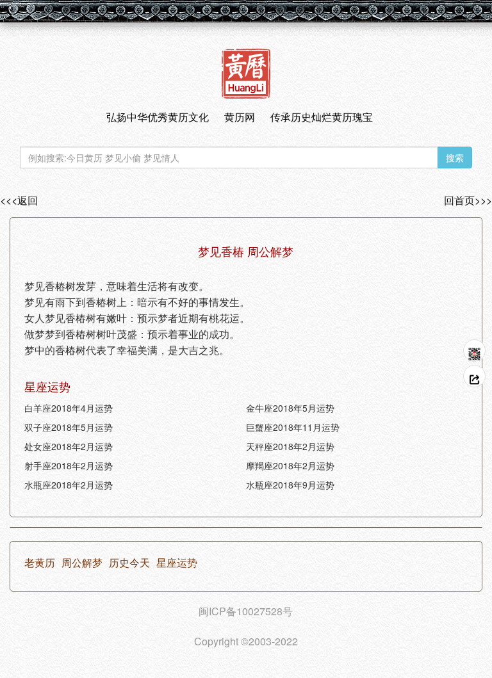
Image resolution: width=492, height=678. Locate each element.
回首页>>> (468, 200)
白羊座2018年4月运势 (68, 407)
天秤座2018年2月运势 (290, 446)
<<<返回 (19, 200)
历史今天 (129, 563)
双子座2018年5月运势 (68, 427)
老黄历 (39, 563)
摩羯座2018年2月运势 (290, 465)
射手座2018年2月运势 (68, 465)
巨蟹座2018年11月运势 (293, 427)
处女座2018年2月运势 (68, 446)
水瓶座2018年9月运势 (290, 484)
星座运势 (176, 563)
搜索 (455, 157)
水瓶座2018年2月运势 (68, 484)
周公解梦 (82, 563)
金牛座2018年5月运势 (290, 407)
